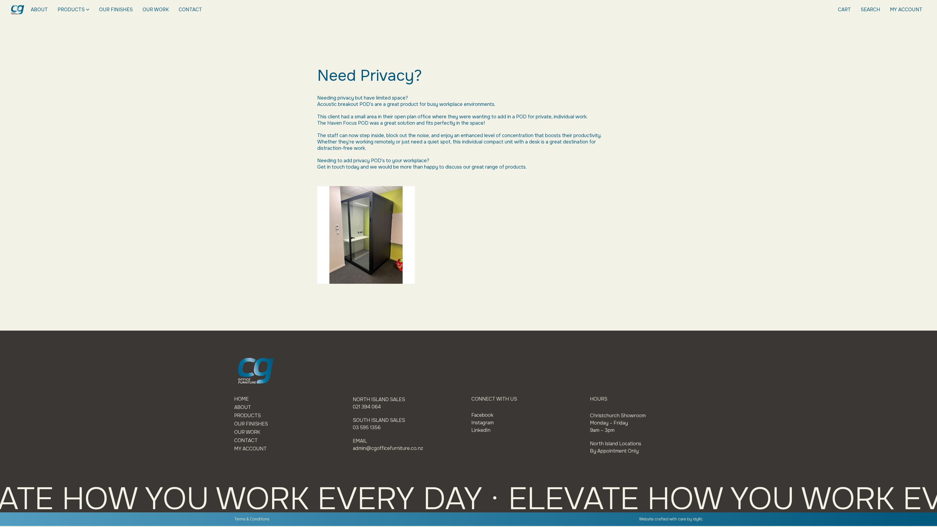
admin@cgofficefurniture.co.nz (388, 448)
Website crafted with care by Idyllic (671, 519)
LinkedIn (480, 430)
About (39, 10)
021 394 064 (367, 407)
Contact (190, 10)
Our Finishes (116, 10)
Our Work (156, 10)
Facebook (482, 415)
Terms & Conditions (251, 519)
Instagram (482, 423)
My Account (906, 10)
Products (71, 10)
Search (870, 10)
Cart (844, 10)
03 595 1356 (367, 428)
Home (241, 399)
